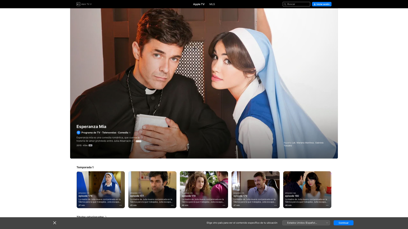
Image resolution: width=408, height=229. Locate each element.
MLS (212, 4)
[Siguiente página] (334, 190)
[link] (91, 217)
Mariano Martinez (305, 142)
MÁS (139, 141)
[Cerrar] (54, 222)
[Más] (120, 205)
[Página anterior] (73, 190)
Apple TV (199, 4)
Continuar (344, 223)
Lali (293, 142)
